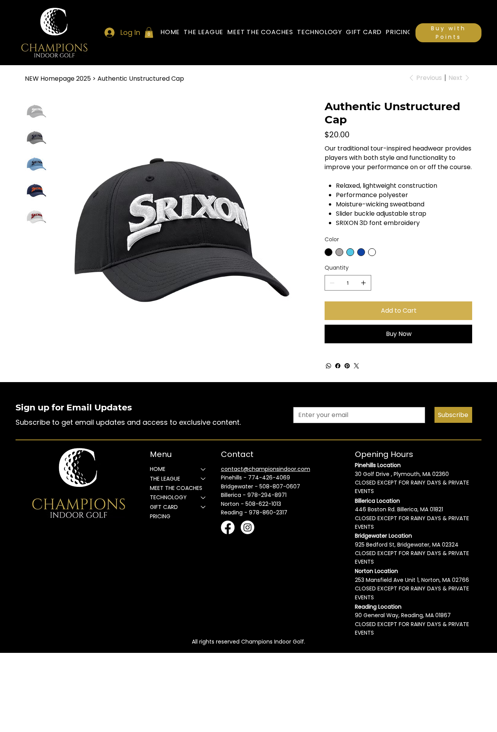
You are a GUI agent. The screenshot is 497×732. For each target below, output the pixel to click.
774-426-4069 (269, 477)
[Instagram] (247, 527)
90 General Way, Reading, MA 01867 (403, 615)
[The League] (203, 478)
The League (165, 479)
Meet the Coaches (176, 488)
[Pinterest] (347, 366)
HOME (157, 469)
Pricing (160, 516)
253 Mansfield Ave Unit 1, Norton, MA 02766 (412, 580)
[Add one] (363, 283)
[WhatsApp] (328, 366)
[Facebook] (338, 366)
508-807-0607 (279, 486)
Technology (168, 497)
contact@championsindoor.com (265, 469)
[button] (148, 32)
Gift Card (164, 507)
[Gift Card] (203, 507)
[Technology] (203, 497)
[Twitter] (356, 366)
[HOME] (203, 469)
